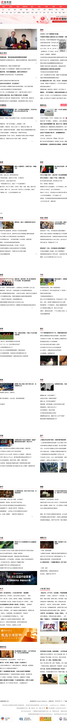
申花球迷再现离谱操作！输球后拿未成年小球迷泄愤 (14, 356)
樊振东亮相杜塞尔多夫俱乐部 (9, 47)
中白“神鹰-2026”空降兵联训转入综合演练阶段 (12, 236)
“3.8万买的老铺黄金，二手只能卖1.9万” (51, 195)
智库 (15, 9)
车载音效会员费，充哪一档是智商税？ (50, 287)
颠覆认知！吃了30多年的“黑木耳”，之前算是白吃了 (14, 683)
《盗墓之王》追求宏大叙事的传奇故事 (10, 619)
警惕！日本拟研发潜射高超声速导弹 (10, 242)
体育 (53, 6)
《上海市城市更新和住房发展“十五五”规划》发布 (53, 442)
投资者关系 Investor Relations (38, 701)
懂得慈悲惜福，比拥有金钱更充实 (49, 571)
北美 (11, 12)
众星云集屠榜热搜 (5, 254)
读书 (39, 9)
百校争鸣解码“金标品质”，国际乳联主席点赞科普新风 (14, 556)
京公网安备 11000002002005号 (57, 708)
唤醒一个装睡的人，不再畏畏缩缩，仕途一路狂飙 (53, 619)
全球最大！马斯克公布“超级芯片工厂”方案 (51, 460)
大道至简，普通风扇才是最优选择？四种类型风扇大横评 (15, 463)
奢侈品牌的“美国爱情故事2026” (48, 419)
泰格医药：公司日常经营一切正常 (49, 499)
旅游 (63, 9)
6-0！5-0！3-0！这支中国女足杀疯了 (10, 344)
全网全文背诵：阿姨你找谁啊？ (48, 398)
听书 (1, 589)
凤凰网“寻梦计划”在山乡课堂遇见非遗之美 (11, 568)
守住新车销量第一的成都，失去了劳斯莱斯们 (52, 251)
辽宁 (15, 12)
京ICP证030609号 (26, 711)
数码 (27, 9)
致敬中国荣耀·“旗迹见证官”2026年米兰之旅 (12, 302)
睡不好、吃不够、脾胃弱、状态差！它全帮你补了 (13, 662)
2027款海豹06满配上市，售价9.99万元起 (51, 308)
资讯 (3, 6)
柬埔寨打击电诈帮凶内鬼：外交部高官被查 (11, 74)
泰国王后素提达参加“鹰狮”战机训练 (9, 80)
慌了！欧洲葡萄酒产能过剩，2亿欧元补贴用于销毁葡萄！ (15, 671)
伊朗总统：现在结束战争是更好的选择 (13, 57)
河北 (52, 12)
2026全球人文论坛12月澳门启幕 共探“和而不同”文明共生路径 (17, 550)
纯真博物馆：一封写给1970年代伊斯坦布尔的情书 (13, 511)
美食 (1, 380)
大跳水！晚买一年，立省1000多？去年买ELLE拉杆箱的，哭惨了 (17, 189)
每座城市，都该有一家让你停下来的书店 (11, 502)
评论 (9, 9)
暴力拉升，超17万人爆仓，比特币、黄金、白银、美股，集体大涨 (18, 186)
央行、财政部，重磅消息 (47, 183)
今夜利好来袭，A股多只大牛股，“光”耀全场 (12, 178)
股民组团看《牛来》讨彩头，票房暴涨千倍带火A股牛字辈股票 (17, 135)
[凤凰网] (6, 4)
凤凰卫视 (25, 6)
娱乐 (32, 6)
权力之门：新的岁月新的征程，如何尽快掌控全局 (13, 622)
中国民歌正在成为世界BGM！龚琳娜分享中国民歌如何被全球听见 (18, 305)
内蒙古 (19, 12)
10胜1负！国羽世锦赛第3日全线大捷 (10, 341)
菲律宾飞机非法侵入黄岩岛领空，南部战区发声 (53, 66)
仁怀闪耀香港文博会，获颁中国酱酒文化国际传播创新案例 (16, 296)
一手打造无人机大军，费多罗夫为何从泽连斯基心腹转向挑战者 (17, 233)
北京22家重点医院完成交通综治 (48, 508)
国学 (45, 9)
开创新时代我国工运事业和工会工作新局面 (51, 37)
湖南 (64, 12)
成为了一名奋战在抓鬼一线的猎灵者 (10, 607)
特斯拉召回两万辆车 (45, 293)
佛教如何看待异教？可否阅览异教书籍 (50, 559)
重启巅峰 (26, 593)
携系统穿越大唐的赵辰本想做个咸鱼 (50, 610)
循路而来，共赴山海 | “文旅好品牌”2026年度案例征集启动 (16, 290)
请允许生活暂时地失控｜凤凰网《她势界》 (11, 553)
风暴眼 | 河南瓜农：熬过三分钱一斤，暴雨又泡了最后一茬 (16, 127)
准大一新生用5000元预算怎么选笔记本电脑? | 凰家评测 (15, 448)
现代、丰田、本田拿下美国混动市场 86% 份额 (52, 302)
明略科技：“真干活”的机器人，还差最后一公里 (12, 124)
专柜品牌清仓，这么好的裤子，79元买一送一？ (13, 659)
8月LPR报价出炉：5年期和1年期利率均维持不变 (53, 451)
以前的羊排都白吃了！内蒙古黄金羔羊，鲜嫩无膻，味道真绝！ (17, 665)
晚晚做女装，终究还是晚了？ (48, 395)
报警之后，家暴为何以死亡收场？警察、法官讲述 (13, 138)
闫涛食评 (2, 404)
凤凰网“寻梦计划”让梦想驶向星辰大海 (10, 565)
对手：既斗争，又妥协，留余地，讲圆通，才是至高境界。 (16, 598)
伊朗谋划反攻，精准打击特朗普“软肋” (10, 66)
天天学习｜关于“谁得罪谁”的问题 (49, 34)
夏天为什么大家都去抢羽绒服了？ (9, 668)
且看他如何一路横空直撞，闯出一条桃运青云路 (53, 601)
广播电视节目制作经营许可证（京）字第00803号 (46, 711)
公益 (1, 538)
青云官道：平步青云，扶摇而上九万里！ (11, 625)
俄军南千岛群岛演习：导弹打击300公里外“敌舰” (13, 251)
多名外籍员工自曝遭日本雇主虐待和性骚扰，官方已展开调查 (16, 86)
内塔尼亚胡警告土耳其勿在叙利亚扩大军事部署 (13, 248)
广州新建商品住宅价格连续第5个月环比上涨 (52, 454)
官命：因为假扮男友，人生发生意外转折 (11, 593)
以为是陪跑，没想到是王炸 (47, 353)
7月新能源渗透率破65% (46, 296)
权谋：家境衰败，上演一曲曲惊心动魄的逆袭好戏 (13, 610)
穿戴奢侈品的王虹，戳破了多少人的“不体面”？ (52, 416)
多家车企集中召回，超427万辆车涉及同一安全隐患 (14, 95)
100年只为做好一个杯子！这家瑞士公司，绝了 (52, 118)
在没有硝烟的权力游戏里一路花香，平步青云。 (13, 604)
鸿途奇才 (25, 613)
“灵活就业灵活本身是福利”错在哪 (49, 72)
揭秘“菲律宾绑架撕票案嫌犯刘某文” (49, 78)
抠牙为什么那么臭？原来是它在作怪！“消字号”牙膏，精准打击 (17, 98)
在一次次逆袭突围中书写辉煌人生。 (10, 616)
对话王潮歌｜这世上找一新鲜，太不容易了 (11, 499)
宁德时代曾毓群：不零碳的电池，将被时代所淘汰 (13, 132)
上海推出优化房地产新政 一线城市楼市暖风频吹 (53, 440)
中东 (7, 12)
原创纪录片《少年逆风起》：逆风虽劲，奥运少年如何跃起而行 (17, 559)
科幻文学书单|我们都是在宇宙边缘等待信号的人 (13, 505)
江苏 (48, 12)
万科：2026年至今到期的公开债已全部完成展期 (53, 448)
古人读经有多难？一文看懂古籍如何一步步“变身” (53, 562)
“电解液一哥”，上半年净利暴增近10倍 (10, 192)
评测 (33, 9)
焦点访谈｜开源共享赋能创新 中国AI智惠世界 (52, 40)
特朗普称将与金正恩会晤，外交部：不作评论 (12, 245)
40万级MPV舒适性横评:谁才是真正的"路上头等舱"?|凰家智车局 (17, 466)
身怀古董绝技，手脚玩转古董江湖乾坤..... (51, 616)
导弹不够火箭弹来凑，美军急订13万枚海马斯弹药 (13, 230)
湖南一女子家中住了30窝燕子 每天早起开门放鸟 (53, 98)
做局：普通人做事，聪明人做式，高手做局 (51, 598)
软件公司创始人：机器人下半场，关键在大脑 (52, 178)
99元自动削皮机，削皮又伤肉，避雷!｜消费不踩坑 (13, 460)
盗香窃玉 (63, 610)
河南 (56, 12)
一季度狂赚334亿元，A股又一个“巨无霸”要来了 (13, 183)
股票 (21, 9)
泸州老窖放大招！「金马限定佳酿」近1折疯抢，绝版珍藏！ (16, 239)
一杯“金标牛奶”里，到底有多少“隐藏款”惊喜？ (12, 562)
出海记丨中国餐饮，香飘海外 (48, 54)
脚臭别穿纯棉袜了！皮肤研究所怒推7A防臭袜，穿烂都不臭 (16, 674)
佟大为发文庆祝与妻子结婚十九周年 (50, 344)
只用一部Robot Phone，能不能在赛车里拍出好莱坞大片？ (16, 457)
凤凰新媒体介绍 (4, 701)
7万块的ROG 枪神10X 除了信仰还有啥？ (11, 451)
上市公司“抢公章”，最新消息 (48, 201)
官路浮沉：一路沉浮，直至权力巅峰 (50, 604)
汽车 (41, 275)
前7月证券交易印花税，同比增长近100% (51, 181)
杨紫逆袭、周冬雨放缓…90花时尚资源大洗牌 (52, 404)
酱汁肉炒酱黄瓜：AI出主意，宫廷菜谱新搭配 (12, 398)
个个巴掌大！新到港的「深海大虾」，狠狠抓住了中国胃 (15, 677)
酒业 (57, 9)
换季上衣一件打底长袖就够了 (48, 401)
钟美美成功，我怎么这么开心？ (48, 407)
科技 (18, 6)
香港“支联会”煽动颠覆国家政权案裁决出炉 (51, 63)
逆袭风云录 (31, 610)
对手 (65, 616)
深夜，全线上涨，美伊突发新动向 (9, 175)
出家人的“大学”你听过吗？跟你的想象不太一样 (52, 556)
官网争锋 (63, 604)
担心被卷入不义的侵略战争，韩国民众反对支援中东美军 (15, 69)
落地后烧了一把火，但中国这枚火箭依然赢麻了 (53, 230)
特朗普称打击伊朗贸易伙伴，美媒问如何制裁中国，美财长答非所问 (18, 60)
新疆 (23, 12)
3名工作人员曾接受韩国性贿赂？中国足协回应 (12, 350)
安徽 (36, 12)
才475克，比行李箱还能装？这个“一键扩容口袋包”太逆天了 (16, 92)
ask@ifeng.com (54, 705)
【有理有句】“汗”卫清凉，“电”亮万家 (50, 51)
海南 (32, 12)
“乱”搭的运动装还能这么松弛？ (48, 413)
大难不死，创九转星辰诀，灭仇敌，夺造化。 (52, 613)
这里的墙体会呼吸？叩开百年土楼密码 (50, 42)
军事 (46, 6)
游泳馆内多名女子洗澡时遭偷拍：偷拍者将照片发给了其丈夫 (16, 101)
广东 (40, 12)
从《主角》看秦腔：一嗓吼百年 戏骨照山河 (12, 514)
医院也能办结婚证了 (45, 86)
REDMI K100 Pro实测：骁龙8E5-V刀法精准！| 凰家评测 (15, 454)
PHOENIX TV (58, 701)
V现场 (46, 218)
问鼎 (31, 601)
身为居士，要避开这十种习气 (48, 574)
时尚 (39, 6)
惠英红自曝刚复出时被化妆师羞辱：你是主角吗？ (53, 335)
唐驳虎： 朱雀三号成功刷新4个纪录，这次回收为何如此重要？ (17, 118)
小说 (41, 589)
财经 (11, 6)
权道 (22, 616)
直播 (3, 9)
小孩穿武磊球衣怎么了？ (6, 347)
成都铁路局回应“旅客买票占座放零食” (50, 69)
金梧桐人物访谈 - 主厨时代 (7, 392)
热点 (1, 53)
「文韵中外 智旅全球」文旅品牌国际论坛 (11, 299)
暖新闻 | (42, 92)
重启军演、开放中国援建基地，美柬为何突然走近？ (14, 72)
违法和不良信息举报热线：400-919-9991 (37, 705)
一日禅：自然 (43, 568)
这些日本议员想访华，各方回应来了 (10, 83)
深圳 (44, 12)
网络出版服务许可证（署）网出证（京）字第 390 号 (31, 708)
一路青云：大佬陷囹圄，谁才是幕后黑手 (11, 613)
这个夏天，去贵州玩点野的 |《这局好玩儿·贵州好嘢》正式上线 (17, 287)
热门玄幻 (47, 589)
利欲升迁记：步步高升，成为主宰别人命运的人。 (13, 595)
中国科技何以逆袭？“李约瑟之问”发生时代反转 (53, 45)
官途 (65, 598)
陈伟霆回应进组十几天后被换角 (48, 341)
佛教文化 (51, 9)
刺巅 (23, 619)
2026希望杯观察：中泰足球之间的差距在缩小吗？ (13, 353)
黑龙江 (27, 12)
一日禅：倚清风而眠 (45, 550)
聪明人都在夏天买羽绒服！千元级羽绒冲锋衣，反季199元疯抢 (17, 680)
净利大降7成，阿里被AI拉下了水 (49, 242)
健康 (41, 487)
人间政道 (23, 607)
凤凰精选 (3, 105)
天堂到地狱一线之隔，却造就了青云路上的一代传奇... (14, 601)
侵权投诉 (62, 705)
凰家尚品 (43, 105)
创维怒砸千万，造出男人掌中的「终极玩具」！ (13, 508)
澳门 (3, 12)
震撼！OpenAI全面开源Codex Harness (51, 257)
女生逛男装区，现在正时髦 (47, 410)
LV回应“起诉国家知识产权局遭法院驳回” (11, 89)
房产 (41, 436)
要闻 (41, 30)
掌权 (29, 595)
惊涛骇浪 (29, 604)
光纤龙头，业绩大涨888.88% (8, 181)
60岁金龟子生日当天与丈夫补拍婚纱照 (50, 347)
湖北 (60, 12)
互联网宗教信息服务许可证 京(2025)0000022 (40, 714)
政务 (60, 6)
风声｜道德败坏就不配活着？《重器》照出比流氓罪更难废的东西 (17, 130)
